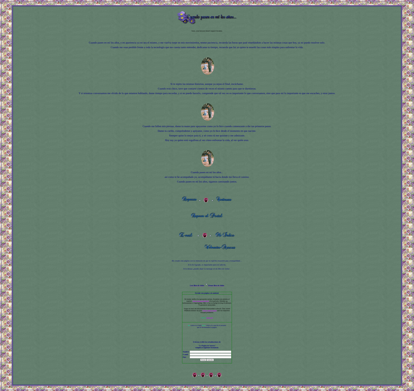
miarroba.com (209, 317)
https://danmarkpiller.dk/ (201, 301)
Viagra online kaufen (209, 310)
